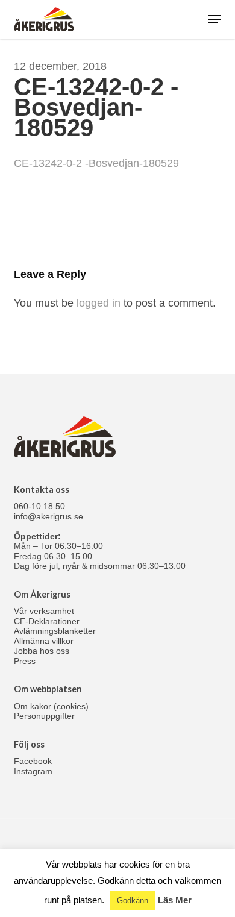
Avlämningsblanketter (55, 631)
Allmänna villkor (44, 641)
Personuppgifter (44, 716)
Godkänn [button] (132, 900)
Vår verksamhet (44, 611)
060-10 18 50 (39, 506)
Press (25, 661)
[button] (214, 19)
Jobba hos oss (41, 651)
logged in (99, 303)
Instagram (33, 771)
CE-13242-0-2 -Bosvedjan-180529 (96, 163)
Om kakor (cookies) (51, 706)
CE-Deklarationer (47, 621)
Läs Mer (175, 900)
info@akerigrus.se (48, 516)
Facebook (33, 761)
